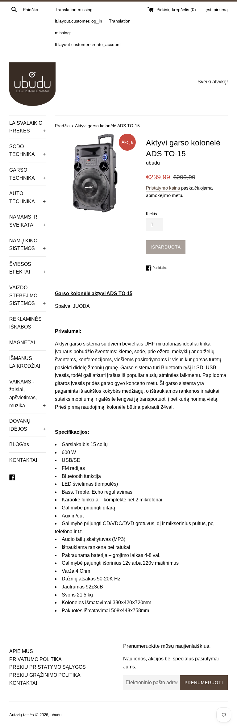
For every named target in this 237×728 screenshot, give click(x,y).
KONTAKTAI (23, 460)
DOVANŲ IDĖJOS (27, 425)
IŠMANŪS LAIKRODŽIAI (24, 362)
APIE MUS (21, 651)
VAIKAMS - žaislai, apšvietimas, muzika (27, 393)
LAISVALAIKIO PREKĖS (27, 127)
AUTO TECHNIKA (27, 197)
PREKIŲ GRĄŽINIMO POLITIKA (45, 675)
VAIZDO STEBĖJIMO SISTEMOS (27, 295)
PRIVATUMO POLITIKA (35, 659)
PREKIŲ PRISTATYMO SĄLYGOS (47, 667)
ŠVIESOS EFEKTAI (27, 268)
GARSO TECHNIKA (27, 174)
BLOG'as (19, 444)
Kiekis (151, 213)
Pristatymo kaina (163, 187)
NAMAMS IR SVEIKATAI (27, 221)
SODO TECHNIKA (27, 150)
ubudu (56, 715)
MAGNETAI (22, 342)
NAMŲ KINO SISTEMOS (27, 244)
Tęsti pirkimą (215, 9)
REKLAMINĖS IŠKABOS (25, 323)
